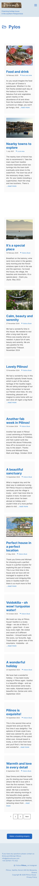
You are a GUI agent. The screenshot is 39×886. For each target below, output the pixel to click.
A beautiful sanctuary (14, 471)
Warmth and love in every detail (19, 765)
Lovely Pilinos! (17, 366)
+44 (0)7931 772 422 (10, 861)
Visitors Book (26, 253)
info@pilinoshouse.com (10, 858)
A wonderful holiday (15, 664)
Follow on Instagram (26, 865)
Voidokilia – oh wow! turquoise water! (18, 606)
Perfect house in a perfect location (18, 546)
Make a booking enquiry (20, 836)
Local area (20, 151)
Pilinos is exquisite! (13, 712)
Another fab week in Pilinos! (18, 420)
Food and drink (17, 72)
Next (27, 816)
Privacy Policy (32, 877)
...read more (24, 107)
